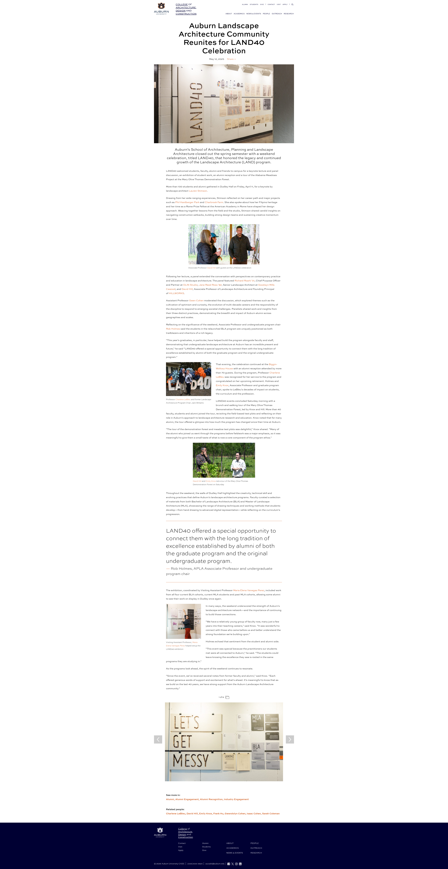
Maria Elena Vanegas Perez (248, 590)
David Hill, (193, 813)
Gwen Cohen (196, 300)
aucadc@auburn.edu (215, 863)
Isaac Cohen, (254, 813)
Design (181, 10)
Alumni (245, 4)
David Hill (211, 268)
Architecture (186, 7)
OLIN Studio (190, 284)
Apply (285, 4)
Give (262, 4)
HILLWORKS (176, 293)
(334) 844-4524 (195, 863)
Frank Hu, (219, 813)
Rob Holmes (173, 328)
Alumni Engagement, (187, 799)
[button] (231, 59)
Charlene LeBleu (183, 399)
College (182, 4)
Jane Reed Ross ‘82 (210, 284)
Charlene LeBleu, (176, 813)
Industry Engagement (236, 799)
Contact (271, 4)
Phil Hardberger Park (187, 202)
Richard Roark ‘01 (245, 280)
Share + (231, 59)
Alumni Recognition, (212, 799)
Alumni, (170, 799)
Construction (186, 13)
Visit (279, 4)
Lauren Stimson (198, 190)
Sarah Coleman (271, 813)
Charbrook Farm (214, 202)
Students (254, 4)
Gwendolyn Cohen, (236, 813)
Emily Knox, (206, 813)
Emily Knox (222, 385)
